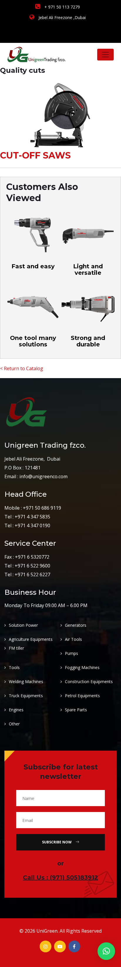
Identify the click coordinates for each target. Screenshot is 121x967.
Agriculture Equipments (31, 639)
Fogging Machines (82, 667)
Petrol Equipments (82, 695)
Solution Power (23, 625)
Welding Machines (26, 681)
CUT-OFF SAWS (35, 155)
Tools (14, 667)
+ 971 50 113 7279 (61, 7)
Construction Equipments (89, 681)
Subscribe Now (57, 842)
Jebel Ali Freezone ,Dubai (61, 17)
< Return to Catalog (21, 368)
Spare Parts (76, 709)
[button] (106, 951)
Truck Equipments (26, 695)
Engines (16, 709)
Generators (75, 625)
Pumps (71, 653)
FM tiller (16, 648)
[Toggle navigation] (105, 54)
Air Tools (73, 639)
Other (14, 724)
